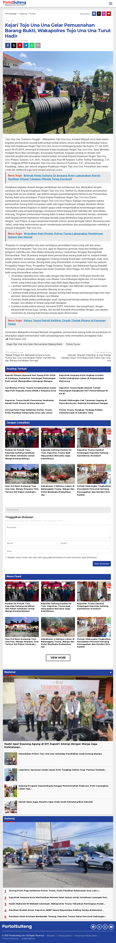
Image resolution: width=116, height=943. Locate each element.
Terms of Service (10, 938)
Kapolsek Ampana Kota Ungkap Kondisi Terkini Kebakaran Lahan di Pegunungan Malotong (81, 378)
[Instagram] (104, 13)
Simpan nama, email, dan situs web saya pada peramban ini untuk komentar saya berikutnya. (52, 557)
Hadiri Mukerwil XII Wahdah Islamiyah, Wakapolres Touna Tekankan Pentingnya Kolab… (57, 903)
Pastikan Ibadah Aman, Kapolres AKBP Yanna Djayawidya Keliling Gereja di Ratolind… (56, 910)
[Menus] (110, 3)
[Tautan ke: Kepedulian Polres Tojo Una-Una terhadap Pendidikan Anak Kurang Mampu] (10, 758)
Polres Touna (73, 344)
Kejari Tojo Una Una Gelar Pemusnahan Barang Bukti (34, 344)
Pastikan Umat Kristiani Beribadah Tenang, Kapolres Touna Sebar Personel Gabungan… (57, 916)
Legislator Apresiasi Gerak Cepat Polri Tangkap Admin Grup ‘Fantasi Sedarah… (62, 770)
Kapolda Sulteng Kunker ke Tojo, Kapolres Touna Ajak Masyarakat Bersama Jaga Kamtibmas (56, 607)
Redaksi (51, 935)
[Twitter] (99, 13)
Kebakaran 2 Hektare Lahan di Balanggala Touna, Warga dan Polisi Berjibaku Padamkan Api (57, 643)
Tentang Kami (65, 935)
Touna (16, 41)
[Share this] (7, 45)
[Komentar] (38, 45)
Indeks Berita (28, 938)
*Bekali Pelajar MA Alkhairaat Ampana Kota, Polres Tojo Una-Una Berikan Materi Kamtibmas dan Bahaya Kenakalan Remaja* (30, 356)
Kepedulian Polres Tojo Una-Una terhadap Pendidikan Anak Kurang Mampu (60, 754)
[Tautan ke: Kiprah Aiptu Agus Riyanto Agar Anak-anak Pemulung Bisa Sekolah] (10, 806)
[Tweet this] (13, 45)
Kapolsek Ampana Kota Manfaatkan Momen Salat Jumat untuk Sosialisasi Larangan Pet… (58, 897)
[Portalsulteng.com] (14, 3)
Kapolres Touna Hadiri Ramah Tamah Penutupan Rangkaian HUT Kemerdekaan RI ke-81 (83, 391)
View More (58, 657)
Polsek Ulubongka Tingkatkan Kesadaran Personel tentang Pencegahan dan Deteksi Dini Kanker (94, 643)
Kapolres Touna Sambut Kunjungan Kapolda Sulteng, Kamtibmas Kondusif (93, 453)
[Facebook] (94, 13)
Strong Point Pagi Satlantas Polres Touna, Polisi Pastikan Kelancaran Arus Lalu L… (54, 890)
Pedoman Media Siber (86, 935)
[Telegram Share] (26, 45)
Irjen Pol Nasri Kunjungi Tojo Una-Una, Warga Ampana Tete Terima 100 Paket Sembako (22, 489)
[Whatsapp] (32, 45)
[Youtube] (108, 13)
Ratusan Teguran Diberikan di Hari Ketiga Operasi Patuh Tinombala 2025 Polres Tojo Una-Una (86, 356)
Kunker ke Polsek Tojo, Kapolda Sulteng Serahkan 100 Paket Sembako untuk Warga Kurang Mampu (20, 607)
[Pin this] (20, 45)
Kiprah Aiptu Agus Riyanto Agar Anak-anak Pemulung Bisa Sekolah (56, 802)
